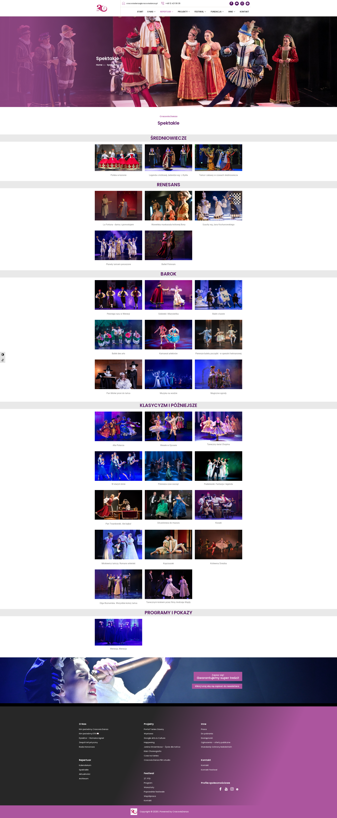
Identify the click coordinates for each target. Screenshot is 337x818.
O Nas (150, 11)
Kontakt (244, 11)
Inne (230, 11)
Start (140, 11)
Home (99, 64)
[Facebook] (231, 4)
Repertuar (165, 11)
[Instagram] (242, 4)
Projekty (183, 11)
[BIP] (248, 4)
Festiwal (199, 11)
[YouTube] (237, 4)
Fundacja (216, 11)
